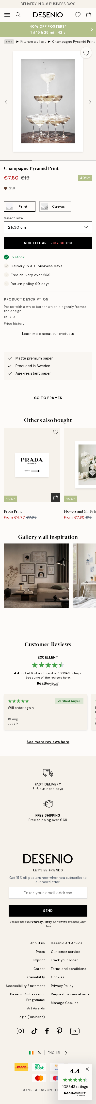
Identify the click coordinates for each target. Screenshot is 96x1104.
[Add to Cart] (55, 497)
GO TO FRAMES (48, 398)
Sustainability (34, 977)
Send (48, 910)
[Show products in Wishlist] (77, 15)
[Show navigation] (7, 15)
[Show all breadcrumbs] (9, 41)
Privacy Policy (42, 922)
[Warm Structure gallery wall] (36, 575)
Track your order (64, 960)
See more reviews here (48, 742)
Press (40, 952)
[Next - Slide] (90, 101)
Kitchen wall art (33, 42)
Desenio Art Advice (66, 943)
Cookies (57, 977)
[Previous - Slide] (6, 101)
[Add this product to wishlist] (86, 53)
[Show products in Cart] (88, 15)
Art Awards (36, 1008)
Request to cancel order (71, 994)
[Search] (18, 15)
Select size (13, 218)
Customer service (65, 952)
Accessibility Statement (25, 986)
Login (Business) (31, 1017)
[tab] (16, 159)
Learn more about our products (48, 334)
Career (39, 969)
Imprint (39, 960)
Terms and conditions (68, 969)
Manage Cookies (65, 1003)
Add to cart (48, 243)
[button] (75, 1082)
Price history (14, 323)
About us (37, 943)
